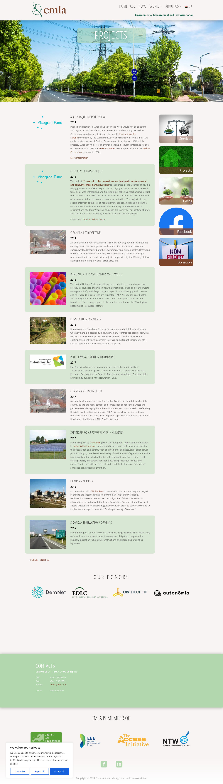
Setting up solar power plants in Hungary (96, 432)
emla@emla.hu (58, 684)
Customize (20, 771)
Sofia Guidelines (107, 148)
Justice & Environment (84, 446)
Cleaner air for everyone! (85, 232)
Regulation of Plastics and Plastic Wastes (96, 274)
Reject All (39, 771)
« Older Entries (39, 559)
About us (172, 7)
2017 (73, 362)
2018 (73, 122)
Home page (127, 7)
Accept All (59, 771)
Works (154, 7)
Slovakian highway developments (91, 522)
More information (79, 157)
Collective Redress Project (86, 171)
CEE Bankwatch (98, 491)
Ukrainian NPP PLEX (81, 481)
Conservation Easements (85, 319)
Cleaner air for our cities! (86, 391)
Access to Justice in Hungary (87, 116)
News (142, 7)
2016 (73, 487)
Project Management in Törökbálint (92, 357)
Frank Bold (95, 442)
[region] (39, 760)
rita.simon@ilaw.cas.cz (93, 219)
